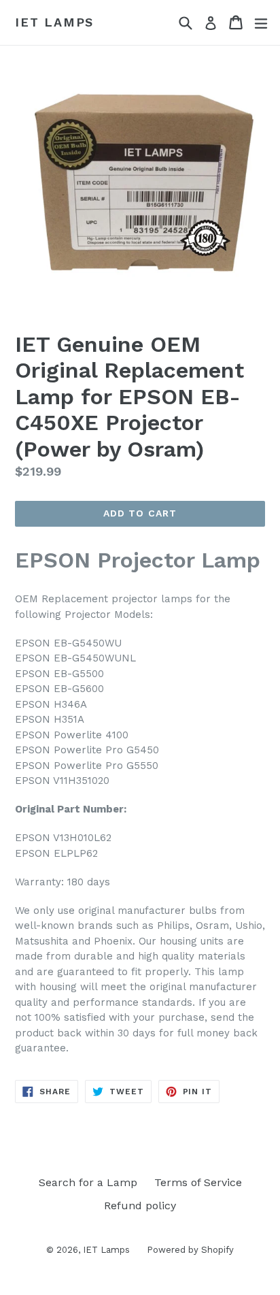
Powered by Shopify (190, 1250)
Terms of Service (198, 1182)
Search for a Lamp (88, 1182)
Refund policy (140, 1205)
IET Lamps (54, 22)
